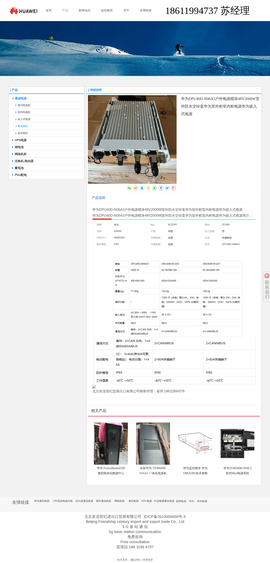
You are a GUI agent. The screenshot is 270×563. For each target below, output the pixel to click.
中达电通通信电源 (164, 501)
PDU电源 (147, 501)
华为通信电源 (41, 501)
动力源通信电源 (84, 501)
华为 (191, 501)
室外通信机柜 (103, 501)
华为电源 (202, 501)
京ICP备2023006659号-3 (164, 516)
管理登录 (148, 559)
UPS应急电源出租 (63, 501)
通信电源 (133, 501)
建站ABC (136, 559)
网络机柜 (120, 501)
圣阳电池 (181, 501)
